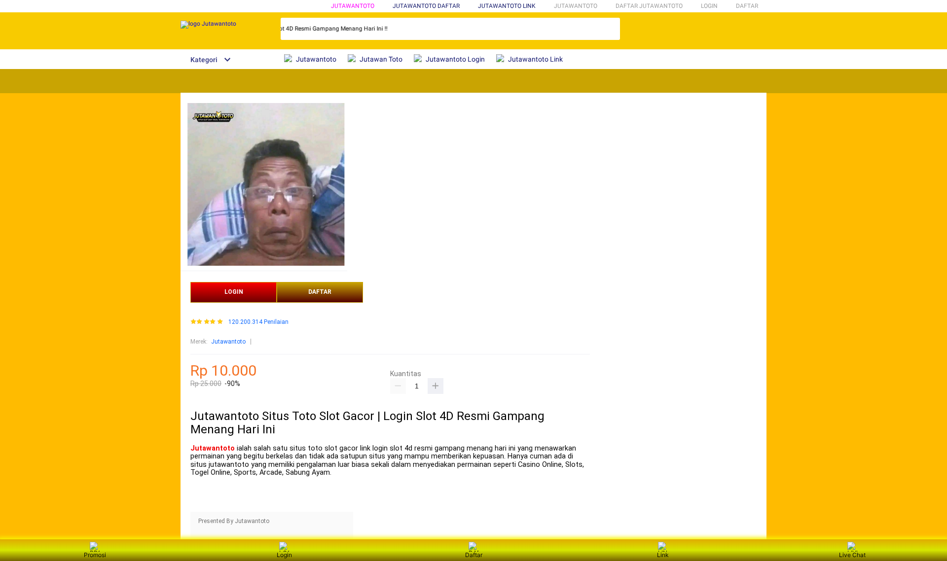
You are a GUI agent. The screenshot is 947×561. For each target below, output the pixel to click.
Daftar (473, 555)
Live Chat (852, 555)
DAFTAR (747, 5)
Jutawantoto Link (507, 5)
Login (284, 555)
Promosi (95, 555)
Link (663, 555)
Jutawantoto (352, 5)
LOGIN (709, 5)
